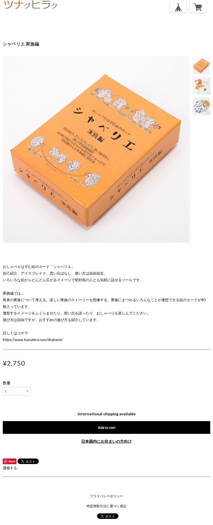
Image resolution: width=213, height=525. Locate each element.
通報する (10, 468)
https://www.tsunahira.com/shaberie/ (33, 339)
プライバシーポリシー (106, 496)
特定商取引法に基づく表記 (106, 506)
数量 (7, 383)
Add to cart (106, 427)
